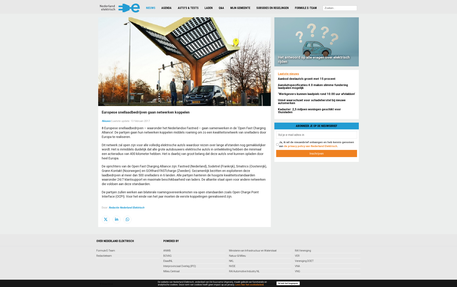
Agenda (166, 8)
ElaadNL (168, 261)
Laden (209, 8)
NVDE (232, 266)
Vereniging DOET (304, 261)
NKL (231, 261)
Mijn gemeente (240, 8)
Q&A (221, 8)
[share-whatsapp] (127, 219)
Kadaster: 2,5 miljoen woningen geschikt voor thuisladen (309, 110)
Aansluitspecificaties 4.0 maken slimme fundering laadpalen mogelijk (313, 86)
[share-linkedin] (116, 219)
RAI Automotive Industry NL (244, 271)
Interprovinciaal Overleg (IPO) (179, 266)
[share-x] (106, 219)
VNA (297, 266)
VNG (297, 271)
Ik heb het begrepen (288, 283)
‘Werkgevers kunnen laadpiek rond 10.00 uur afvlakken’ (316, 94)
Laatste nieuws (288, 73)
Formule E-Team (306, 8)
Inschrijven (317, 153)
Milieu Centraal (171, 271)
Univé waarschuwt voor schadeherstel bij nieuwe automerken (312, 101)
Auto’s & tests (188, 8)
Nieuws (150, 8)
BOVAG (167, 255)
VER (297, 255)
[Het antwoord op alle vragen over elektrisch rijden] (316, 41)
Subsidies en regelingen (272, 8)
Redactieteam (104, 255)
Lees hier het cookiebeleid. (249, 284)
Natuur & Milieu (237, 255)
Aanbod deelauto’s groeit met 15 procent (306, 78)
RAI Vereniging (303, 250)
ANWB (167, 250)
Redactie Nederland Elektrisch (126, 207)
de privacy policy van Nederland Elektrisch (310, 146)
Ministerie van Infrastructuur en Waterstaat (253, 250)
